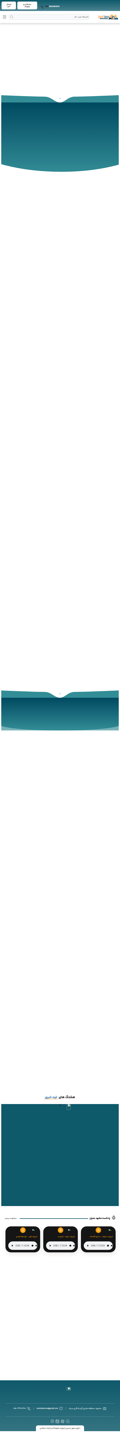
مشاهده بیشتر (11, 1218)
